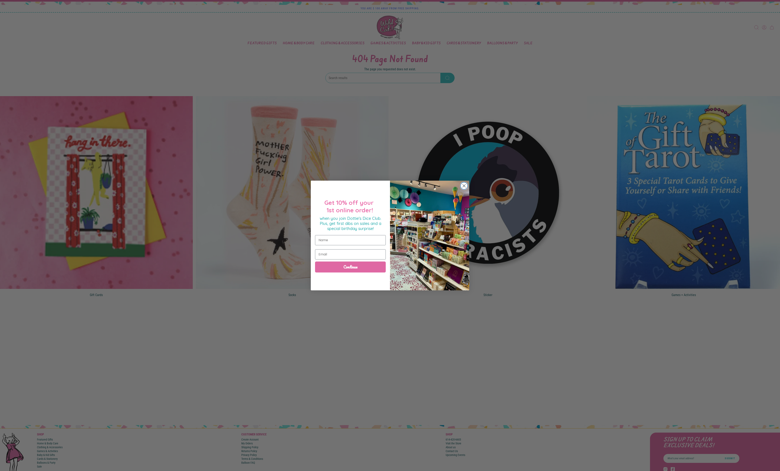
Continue (350, 267)
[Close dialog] (464, 185)
